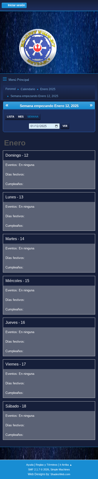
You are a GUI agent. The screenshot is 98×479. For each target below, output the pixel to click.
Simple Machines (60, 469)
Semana (33, 116)
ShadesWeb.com (60, 474)
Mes (21, 116)
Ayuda (30, 464)
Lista (10, 116)
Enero (15, 143)
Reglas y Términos (47, 464)
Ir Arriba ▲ (66, 464)
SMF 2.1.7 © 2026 (38, 469)
